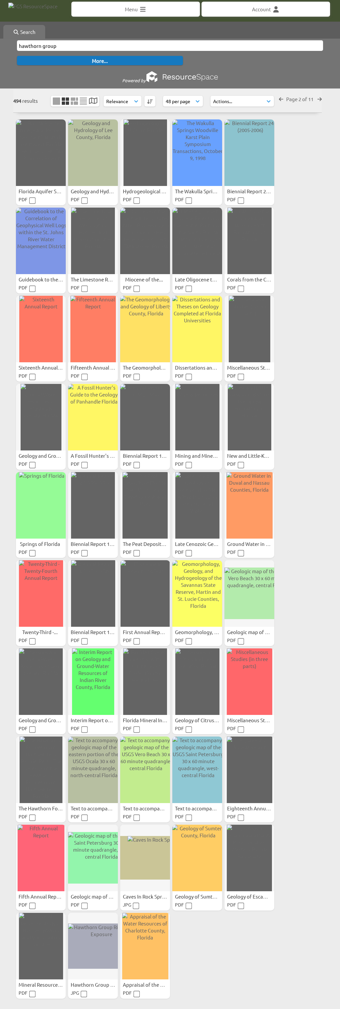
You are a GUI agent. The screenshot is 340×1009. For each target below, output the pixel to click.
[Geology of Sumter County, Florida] (197, 858)
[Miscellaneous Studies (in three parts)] (249, 681)
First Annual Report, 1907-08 (155, 632)
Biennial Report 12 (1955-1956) (105, 544)
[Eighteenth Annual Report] (249, 770)
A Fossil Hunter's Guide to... (102, 455)
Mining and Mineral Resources (209, 455)
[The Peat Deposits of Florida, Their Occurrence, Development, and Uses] (145, 505)
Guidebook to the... (41, 279)
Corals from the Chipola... (256, 279)
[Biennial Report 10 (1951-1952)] (93, 593)
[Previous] (281, 99)
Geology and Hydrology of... (102, 191)
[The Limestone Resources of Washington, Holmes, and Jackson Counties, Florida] (93, 241)
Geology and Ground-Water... (52, 455)
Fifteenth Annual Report (99, 367)
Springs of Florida (40, 544)
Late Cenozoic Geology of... (206, 544)
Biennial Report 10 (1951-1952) (105, 632)
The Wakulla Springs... (200, 191)
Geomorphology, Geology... (206, 632)
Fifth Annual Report (41, 896)
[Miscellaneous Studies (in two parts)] (249, 329)
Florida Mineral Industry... (152, 720)
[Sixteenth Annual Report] (41, 329)
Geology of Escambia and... (258, 896)
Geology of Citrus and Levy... (207, 720)
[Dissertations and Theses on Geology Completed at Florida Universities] (197, 329)
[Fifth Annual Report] (41, 858)
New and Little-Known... (254, 455)
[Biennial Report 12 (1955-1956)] (93, 505)
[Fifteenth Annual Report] (93, 329)
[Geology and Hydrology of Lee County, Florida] (93, 152)
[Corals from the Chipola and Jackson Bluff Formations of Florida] (249, 241)
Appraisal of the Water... (151, 984)
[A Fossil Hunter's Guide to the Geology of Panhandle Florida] (93, 417)
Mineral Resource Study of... (50, 984)
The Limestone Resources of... (105, 279)
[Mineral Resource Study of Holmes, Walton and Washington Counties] (41, 946)
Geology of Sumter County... (207, 896)
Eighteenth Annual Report (257, 808)
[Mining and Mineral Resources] (197, 417)
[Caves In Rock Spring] (145, 858)
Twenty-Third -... (40, 632)
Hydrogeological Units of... (153, 191)
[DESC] (149, 101)
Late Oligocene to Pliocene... (207, 279)
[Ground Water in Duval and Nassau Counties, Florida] (249, 505)
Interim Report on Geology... (103, 720)
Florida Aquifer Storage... (48, 191)
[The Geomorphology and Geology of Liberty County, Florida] (145, 329)
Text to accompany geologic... (104, 808)
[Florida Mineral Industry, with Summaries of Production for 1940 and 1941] (145, 681)
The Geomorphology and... (153, 367)
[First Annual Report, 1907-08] (145, 593)
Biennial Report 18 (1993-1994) (157, 455)
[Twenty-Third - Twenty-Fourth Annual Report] (41, 593)
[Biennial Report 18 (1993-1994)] (145, 417)
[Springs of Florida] (41, 505)
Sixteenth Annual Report (47, 367)
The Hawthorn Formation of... (53, 808)
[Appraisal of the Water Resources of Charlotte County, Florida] (145, 946)
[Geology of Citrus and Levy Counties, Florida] (197, 681)
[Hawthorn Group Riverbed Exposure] (93, 946)
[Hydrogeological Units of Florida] (145, 152)
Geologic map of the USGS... (259, 632)
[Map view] (93, 101)
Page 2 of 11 (300, 99)
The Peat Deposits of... (148, 544)
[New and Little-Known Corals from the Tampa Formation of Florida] (249, 417)
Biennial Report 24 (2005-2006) (262, 191)
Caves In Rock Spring (146, 896)
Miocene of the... (144, 279)
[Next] (319, 99)
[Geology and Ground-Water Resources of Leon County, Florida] (41, 681)
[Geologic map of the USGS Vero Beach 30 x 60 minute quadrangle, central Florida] (249, 593)
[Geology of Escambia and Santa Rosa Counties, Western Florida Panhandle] (249, 858)
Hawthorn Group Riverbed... (103, 984)
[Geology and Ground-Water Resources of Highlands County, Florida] (41, 417)
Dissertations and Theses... (206, 367)
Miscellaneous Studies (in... (258, 367)
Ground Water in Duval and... (260, 544)
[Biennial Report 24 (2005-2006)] (249, 152)
